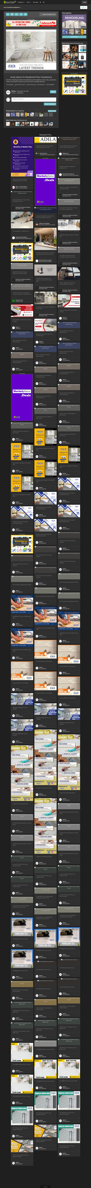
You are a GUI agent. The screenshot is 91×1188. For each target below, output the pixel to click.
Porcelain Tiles (67, 196)
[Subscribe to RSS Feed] (40, 2)
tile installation (50, 84)
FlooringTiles (19, 111)
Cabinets (65, 319)
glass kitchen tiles (20, 84)
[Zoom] (21, 14)
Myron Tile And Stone (21, 186)
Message (35, 2)
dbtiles (64, 338)
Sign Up (83, 7)
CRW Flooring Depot (44, 223)
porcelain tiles (41, 84)
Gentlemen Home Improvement (71, 175)
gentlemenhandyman (68, 174)
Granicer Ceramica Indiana (70, 194)
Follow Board (52, 111)
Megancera (66, 153)
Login (84, 2)
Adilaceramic (43, 153)
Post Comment (50, 104)
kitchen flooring (31, 84)
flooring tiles (10, 84)
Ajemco (65, 317)
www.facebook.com (48, 14)
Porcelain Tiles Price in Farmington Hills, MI (50, 224)
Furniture (41, 1181)
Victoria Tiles (19, 300)
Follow (53, 92)
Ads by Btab (31, 19)
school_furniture (43, 1179)
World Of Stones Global (45, 260)
